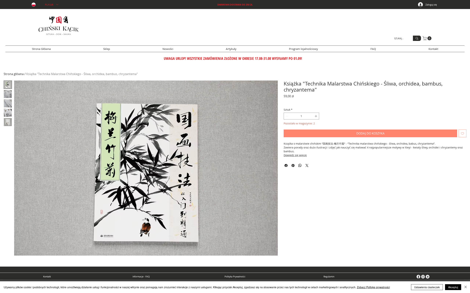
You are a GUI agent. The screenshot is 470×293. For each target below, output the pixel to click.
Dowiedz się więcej (295, 155)
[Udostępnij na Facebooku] (286, 165)
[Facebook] (418, 277)
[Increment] (316, 116)
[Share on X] (307, 165)
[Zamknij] (465, 287)
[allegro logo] (427, 277)
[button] (51, 4)
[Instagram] (423, 277)
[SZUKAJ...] (417, 38)
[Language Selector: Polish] (36, 4)
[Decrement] (286, 116)
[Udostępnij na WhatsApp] (300, 165)
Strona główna (14, 74)
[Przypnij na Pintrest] (293, 165)
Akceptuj (453, 287)
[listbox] (51, 4)
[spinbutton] (301, 116)
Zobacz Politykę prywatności (373, 287)
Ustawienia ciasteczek (427, 287)
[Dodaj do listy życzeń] (462, 133)
